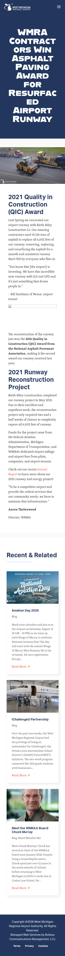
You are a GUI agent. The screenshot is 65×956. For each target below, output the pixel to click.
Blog (14, 616)
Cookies (43, 946)
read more (19, 666)
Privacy (29, 946)
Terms (16, 946)
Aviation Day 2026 (25, 610)
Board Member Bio (29, 838)
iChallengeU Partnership (30, 719)
